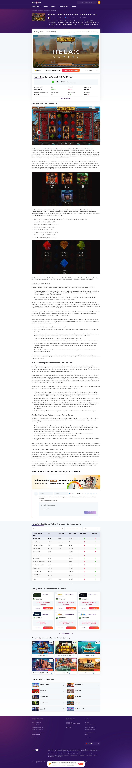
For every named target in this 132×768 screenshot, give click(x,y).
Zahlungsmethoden (36, 734)
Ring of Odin (36, 548)
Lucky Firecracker (37, 542)
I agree (80, 763)
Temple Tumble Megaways (37, 575)
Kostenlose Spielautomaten (43, 10)
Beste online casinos (36, 722)
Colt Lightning (37, 571)
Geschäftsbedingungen (90, 727)
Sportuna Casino (92, 594)
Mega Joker (43, 690)
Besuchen (48, 608)
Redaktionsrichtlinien (90, 729)
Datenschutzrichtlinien (90, 724)
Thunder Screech (37, 555)
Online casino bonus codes (38, 727)
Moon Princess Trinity (38, 561)
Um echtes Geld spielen (71, 70)
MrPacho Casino (69, 614)
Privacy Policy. (70, 765)
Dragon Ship (78, 702)
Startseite (34, 10)
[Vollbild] (97, 70)
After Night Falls (44, 708)
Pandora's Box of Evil (38, 565)
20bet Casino (45, 614)
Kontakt (86, 734)
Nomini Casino (92, 614)
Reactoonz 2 (36, 551)
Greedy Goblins (44, 702)
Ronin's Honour (37, 568)
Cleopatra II (78, 696)
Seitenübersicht (88, 737)
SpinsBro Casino (69, 594)
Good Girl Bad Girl (79, 684)
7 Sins (34, 579)
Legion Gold (36, 558)
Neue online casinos (36, 724)
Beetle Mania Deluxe (80, 708)
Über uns (74, 6)
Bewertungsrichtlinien (90, 732)
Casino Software (35, 737)
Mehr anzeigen (52, 27)
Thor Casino (45, 594)
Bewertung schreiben (90, 512)
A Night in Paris (44, 696)
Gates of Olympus (44, 684)
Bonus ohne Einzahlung (37, 729)
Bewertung (37, 608)
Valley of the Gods (38, 545)
